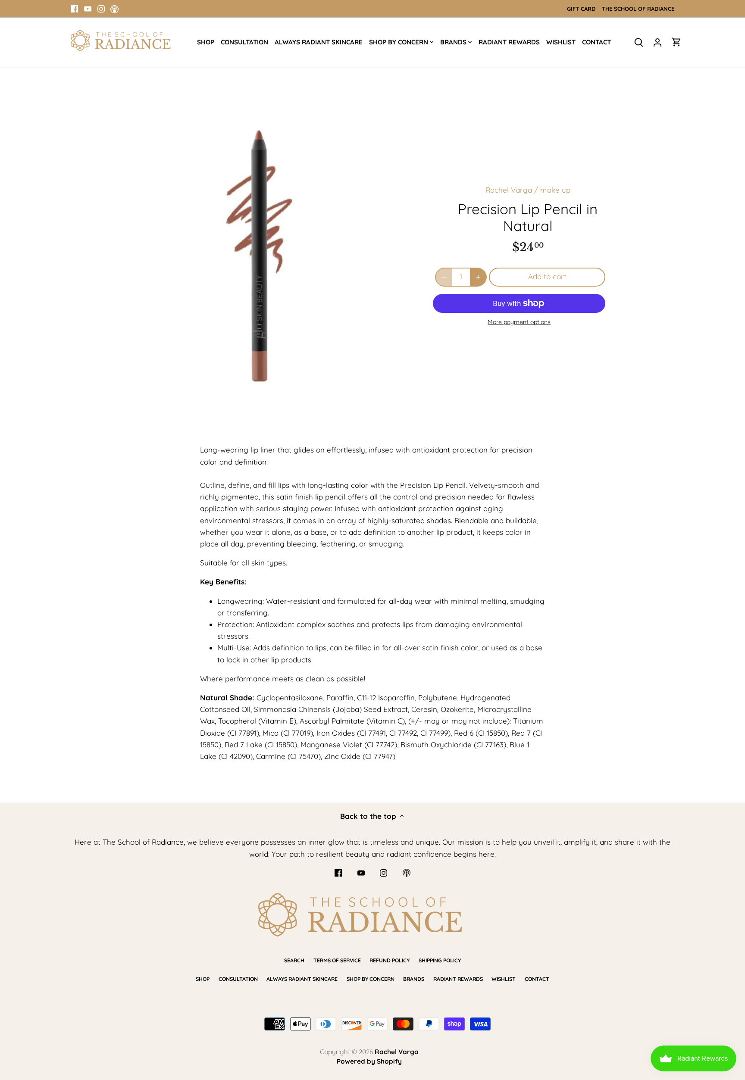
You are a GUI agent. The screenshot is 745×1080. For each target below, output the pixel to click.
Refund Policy (389, 960)
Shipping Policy (440, 960)
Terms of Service (337, 960)
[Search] (638, 41)
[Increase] (478, 277)
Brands (413, 979)
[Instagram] (101, 8)
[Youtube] (87, 8)
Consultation (238, 979)
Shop (203, 979)
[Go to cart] (676, 41)
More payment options (519, 322)
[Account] (657, 41)
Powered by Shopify (369, 1061)
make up (555, 189)
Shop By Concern (370, 979)
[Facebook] (74, 8)
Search (294, 960)
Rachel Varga (508, 189)
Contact (537, 979)
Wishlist (503, 979)
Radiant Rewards (458, 979)
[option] (267, 255)
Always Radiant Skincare (302, 979)
